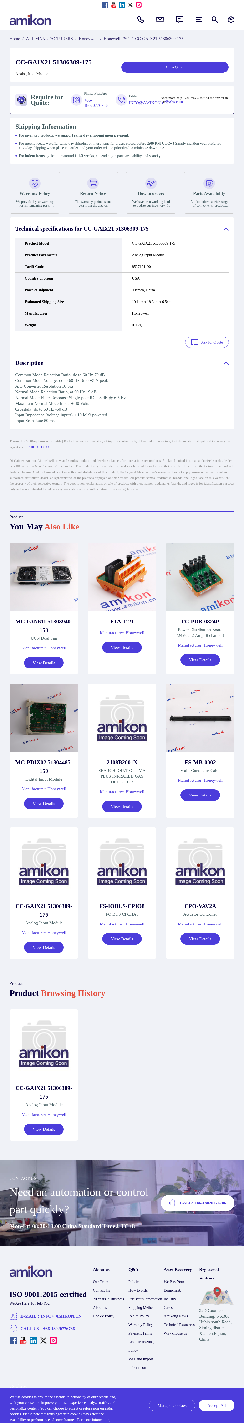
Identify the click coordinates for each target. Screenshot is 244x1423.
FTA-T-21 (122, 621)
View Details (44, 662)
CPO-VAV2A (200, 906)
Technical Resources (179, 1325)
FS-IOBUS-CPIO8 (122, 906)
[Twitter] (130, 5)
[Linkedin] (122, 5)
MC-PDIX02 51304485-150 (43, 766)
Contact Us (101, 1290)
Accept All (216, 1405)
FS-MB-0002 (200, 762)
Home (15, 38)
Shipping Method (141, 1307)
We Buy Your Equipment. (174, 1286)
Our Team (100, 1282)
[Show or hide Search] (215, 19)
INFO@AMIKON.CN (61, 1316)
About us (100, 1307)
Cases (168, 1307)
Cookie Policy (103, 1316)
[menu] (199, 19)
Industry (170, 1299)
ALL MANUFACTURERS (49, 38)
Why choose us (175, 1333)
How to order (138, 1290)
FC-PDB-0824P (200, 621)
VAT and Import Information (140, 1363)
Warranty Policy (140, 1325)
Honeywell (88, 38)
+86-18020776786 (59, 1328)
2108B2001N (122, 762)
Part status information (145, 1299)
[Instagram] (139, 5)
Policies (134, 1282)
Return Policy (138, 1316)
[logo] (31, 1275)
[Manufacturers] (231, 19)
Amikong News (176, 1316)
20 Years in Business (108, 1299)
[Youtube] (114, 5)
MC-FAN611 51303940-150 (43, 625)
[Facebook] (105, 5)
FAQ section (174, 101)
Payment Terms (140, 1333)
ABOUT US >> (39, 447)
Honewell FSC (116, 38)
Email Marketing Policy (141, 1346)
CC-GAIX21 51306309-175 (43, 910)
